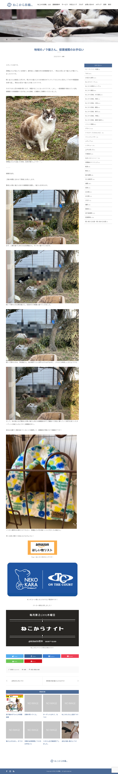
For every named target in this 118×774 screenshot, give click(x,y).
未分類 (87, 192)
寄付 (109, 4)
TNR (86, 73)
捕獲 (63, 56)
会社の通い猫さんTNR (69, 741)
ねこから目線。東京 (91, 111)
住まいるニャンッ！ (91, 158)
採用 (104, 4)
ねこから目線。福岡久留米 (93, 120)
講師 (86, 205)
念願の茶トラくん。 (31, 714)
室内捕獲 (88, 175)
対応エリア (73, 4)
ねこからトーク (90, 82)
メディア (98, 4)
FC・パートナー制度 (91, 69)
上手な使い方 (89, 150)
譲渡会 (87, 209)
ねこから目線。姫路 (91, 107)
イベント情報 (89, 124)
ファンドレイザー (90, 137)
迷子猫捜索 (88, 213)
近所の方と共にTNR (17, 681)
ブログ (81, 4)
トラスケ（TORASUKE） (93, 133)
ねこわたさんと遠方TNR (70, 714)
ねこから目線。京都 (91, 99)
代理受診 (88, 154)
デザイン (88, 128)
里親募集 (88, 217)
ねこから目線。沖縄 (91, 116)
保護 (32, 669)
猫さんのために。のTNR (14, 741)
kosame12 (16, 669)
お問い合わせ (89, 4)
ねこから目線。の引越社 (92, 95)
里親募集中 (56, 4)
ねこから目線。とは (44, 4)
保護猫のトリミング (91, 162)
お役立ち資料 (89, 78)
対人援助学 (88, 179)
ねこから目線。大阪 (91, 103)
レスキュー (88, 145)
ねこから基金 (89, 90)
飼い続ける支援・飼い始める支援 (95, 221)
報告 (86, 171)
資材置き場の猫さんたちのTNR (55, 681)
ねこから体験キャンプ (92, 86)
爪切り (87, 200)
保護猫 (35, 669)
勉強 (86, 166)
